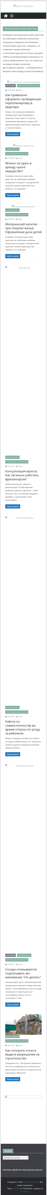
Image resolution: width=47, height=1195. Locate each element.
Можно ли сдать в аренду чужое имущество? (18, 167)
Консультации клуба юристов (28, 86)
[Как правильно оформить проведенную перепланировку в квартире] (23, 82)
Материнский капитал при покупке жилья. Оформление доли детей (23, 228)
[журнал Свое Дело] (6, 16)
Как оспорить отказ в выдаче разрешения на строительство (22, 1054)
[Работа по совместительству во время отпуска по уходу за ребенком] (23, 611)
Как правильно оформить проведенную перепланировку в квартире (23, 101)
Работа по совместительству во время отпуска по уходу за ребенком (22, 727)
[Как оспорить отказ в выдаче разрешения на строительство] (23, 1024)
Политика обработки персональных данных (22, 1170)
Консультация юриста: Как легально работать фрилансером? (22, 475)
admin (20, 90)
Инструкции (10, 86)
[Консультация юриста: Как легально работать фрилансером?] (23, 361)
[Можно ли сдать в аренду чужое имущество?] (23, 145)
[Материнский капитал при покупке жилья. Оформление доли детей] (23, 206)
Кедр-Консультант (12, 149)
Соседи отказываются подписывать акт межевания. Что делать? (23, 973)
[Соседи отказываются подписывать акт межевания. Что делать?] (23, 859)
